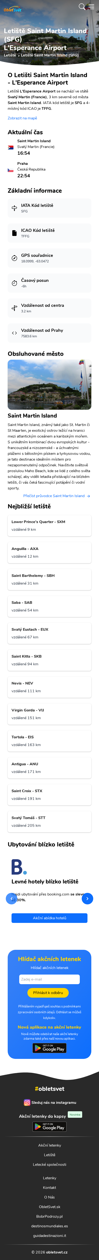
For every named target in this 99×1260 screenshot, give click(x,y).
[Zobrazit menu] (91, 7)
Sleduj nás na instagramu (53, 1102)
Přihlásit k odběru (48, 992)
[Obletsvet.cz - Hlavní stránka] (12, 7)
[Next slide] (87, 898)
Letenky (49, 1178)
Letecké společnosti (49, 1164)
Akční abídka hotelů (49, 918)
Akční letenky (49, 1145)
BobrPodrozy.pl (49, 1216)
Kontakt (49, 1187)
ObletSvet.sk (49, 1207)
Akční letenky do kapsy (49, 1116)
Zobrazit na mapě (22, 118)
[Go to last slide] (11, 898)
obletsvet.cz (57, 1252)
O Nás (49, 1197)
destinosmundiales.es (49, 1226)
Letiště (49, 1155)
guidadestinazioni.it (49, 1235)
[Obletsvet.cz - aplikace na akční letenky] (49, 1048)
